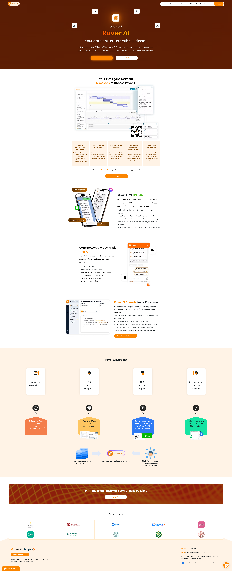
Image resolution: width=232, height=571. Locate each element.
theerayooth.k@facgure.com (195, 552)
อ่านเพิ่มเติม (117, 312)
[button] (174, 4)
